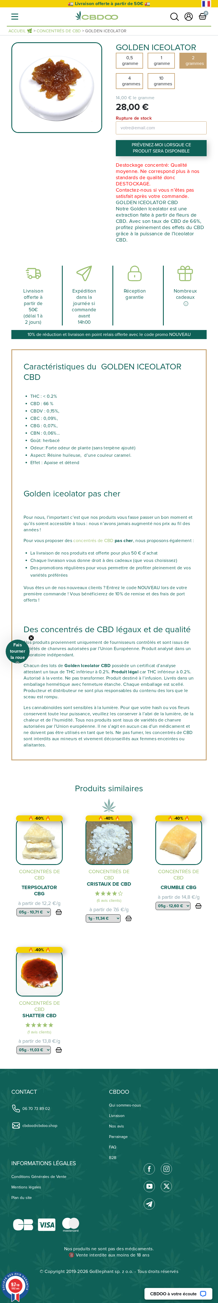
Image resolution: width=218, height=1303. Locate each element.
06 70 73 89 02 (36, 1108)
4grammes (131, 81)
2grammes (195, 60)
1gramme (162, 60)
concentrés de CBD (93, 540)
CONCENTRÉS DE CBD (59, 30)
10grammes (163, 81)
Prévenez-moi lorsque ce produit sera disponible (161, 148)
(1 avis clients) (39, 1032)
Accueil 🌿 (20, 30)
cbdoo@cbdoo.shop (39, 1125)
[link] (174, 16)
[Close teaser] (31, 638)
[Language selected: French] (206, 3)
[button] (15, 16)
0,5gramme (130, 60)
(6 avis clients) (109, 900)
